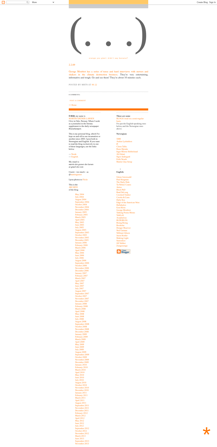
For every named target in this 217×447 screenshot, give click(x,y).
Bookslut (120, 225)
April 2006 (80, 250)
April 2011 (80, 400)
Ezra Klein (120, 207)
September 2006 (82, 263)
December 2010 (82, 390)
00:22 (94, 85)
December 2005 (82, 240)
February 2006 (81, 245)
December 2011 (82, 410)
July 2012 (79, 426)
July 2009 (79, 349)
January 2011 (81, 393)
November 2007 (82, 298)
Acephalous (121, 218)
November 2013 (82, 443)
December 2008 (82, 331)
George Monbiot (123, 210)
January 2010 (81, 365)
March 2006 (80, 248)
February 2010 (81, 367)
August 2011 (80, 403)
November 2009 (82, 359)
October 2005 (81, 235)
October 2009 (81, 357)
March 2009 (80, 339)
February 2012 (81, 413)
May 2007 (79, 283)
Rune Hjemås (122, 149)
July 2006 (79, 258)
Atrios (119, 187)
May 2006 (79, 253)
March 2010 (80, 370)
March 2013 (80, 436)
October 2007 (81, 296)
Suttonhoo (120, 240)
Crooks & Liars (122, 197)
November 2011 (82, 408)
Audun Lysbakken (124, 141)
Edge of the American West (127, 202)
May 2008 (79, 314)
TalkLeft (120, 215)
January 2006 (81, 242)
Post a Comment (78, 100)
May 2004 (79, 194)
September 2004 (82, 202)
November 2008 (82, 329)
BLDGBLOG (122, 220)
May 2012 (79, 420)
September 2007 (82, 293)
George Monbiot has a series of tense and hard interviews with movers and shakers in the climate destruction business (108, 73)
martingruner (76, 174)
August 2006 (80, 260)
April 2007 (80, 281)
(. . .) (108, 32)
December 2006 (82, 270)
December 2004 (82, 209)
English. (74, 156)
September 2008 (82, 324)
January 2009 (81, 334)
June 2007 (79, 286)
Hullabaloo (121, 205)
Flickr (85, 179)
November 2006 (82, 268)
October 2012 (81, 431)
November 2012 (82, 433)
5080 (118, 139)
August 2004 (80, 199)
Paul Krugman (122, 179)
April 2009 (80, 342)
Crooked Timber (123, 195)
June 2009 (79, 347)
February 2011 (81, 395)
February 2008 (81, 306)
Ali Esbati (120, 154)
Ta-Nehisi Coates (123, 184)
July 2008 (79, 319)
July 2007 (79, 288)
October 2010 (81, 385)
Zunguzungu (122, 245)
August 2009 (80, 352)
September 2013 (82, 441)
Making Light (122, 238)
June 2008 (79, 316)
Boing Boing (122, 223)
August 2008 (80, 321)
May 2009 (79, 344)
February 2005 (81, 214)
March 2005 (80, 217)
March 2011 (80, 398)
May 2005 (79, 222)
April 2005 (80, 220)
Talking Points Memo (125, 212)
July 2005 (79, 227)
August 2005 (80, 230)
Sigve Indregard (123, 156)
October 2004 (81, 204)
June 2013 (79, 438)
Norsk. (74, 154)
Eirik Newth (121, 159)
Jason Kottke (122, 235)
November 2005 (82, 237)
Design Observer (123, 228)
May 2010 (79, 375)
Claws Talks (121, 146)
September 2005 (82, 232)
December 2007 (82, 301)
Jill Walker (121, 243)
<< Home (73, 105)
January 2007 (81, 273)
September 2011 (82, 405)
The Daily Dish (122, 182)
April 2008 (80, 311)
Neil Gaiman (121, 230)
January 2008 (81, 304)
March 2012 (80, 415)
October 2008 (81, 326)
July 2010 (79, 380)
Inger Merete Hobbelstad (127, 151)
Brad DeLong (122, 192)
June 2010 (79, 377)
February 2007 (81, 276)
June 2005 (79, 225)
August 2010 (80, 382)
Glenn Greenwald (123, 177)
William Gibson (123, 233)
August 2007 (80, 291)
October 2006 (81, 265)
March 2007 (80, 278)
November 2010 (82, 387)
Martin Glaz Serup (124, 162)
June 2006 (79, 255)
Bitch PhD (120, 190)
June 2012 (79, 423)
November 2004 (82, 207)
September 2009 (82, 354)
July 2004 (79, 197)
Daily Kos (120, 200)
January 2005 (81, 212)
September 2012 (82, 428)
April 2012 (80, 418)
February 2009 (81, 337)
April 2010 (80, 372)
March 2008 (80, 309)
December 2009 (82, 362)
